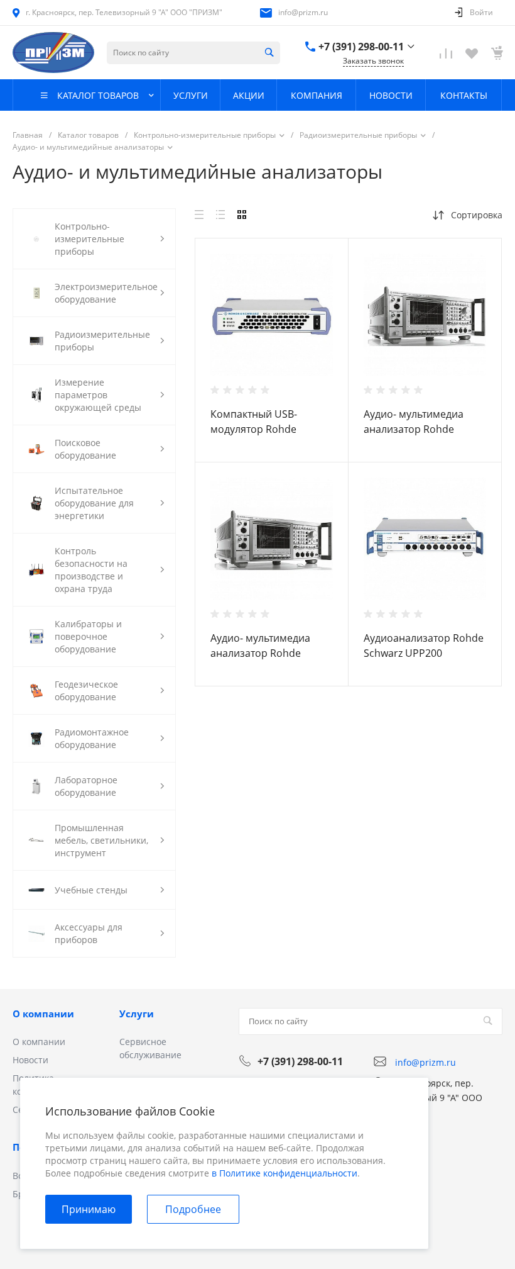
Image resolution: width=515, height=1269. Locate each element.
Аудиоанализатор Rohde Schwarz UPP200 (424, 645)
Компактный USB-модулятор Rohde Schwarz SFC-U (253, 429)
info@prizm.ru (303, 12)
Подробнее (193, 1209)
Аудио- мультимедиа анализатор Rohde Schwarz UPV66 (414, 429)
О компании (43, 1013)
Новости (30, 1060)
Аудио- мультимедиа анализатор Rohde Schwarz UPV (260, 653)
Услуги (136, 1013)
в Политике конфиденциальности (284, 1173)
